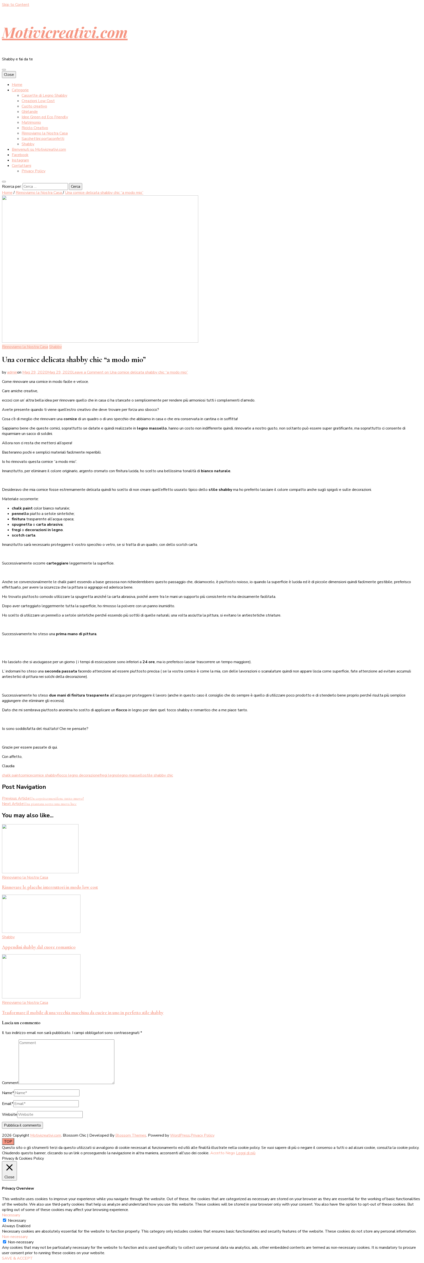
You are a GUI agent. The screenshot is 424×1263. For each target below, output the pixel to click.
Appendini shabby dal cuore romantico (39, 947)
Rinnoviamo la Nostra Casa (45, 133)
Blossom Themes (130, 1135)
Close (9, 74)
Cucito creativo (34, 106)
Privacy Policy (33, 171)
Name (8, 1093)
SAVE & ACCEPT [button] (17, 1258)
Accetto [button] (217, 1153)
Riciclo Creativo (35, 128)
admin (12, 372)
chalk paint (11, 775)
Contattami (21, 165)
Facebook (20, 155)
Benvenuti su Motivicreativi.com (39, 149)
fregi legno (109, 775)
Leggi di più (245, 1153)
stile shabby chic (159, 775)
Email (7, 1103)
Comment (10, 1083)
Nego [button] (230, 1153)
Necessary (17, 1220)
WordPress (180, 1135)
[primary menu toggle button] (4, 69)
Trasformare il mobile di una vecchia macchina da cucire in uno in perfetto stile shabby (82, 1012)
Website (9, 1114)
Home (17, 84)
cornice (26, 775)
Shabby (28, 144)
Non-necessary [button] (15, 1236)
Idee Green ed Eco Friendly (45, 117)
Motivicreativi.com (65, 32)
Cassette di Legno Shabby (44, 95)
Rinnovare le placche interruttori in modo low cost (50, 887)
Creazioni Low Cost (38, 101)
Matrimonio (31, 122)
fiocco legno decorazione (78, 775)
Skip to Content (15, 4)
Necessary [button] (11, 1215)
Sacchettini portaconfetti (43, 138)
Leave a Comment (130, 372)
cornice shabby (44, 775)
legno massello (131, 775)
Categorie (20, 90)
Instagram (20, 160)
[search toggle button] (4, 181)
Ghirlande (30, 111)
